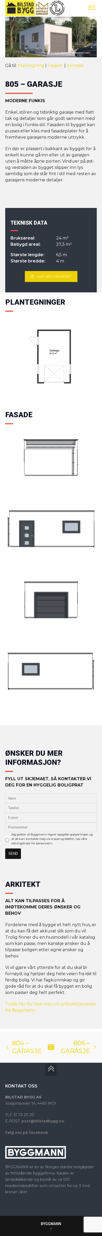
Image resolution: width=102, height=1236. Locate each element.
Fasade (55, 65)
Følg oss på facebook (26, 1132)
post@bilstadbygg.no (42, 1121)
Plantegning (31, 65)
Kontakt (75, 65)
